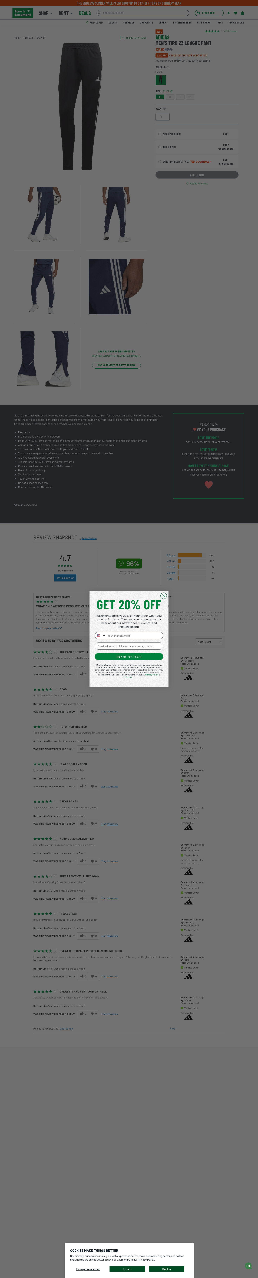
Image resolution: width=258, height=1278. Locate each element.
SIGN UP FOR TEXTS (129, 656)
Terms (129, 677)
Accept (127, 1269)
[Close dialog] (164, 596)
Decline (166, 1269)
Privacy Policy (151, 674)
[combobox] (100, 635)
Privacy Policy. (146, 1259)
